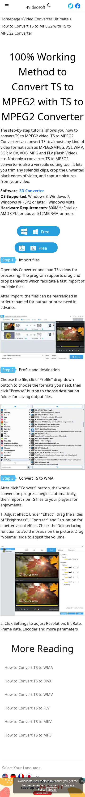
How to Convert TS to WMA (28, 667)
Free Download (41, 232)
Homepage (10, 19)
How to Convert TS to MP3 (27, 735)
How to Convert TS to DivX (27, 681)
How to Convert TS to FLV (27, 708)
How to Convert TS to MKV (28, 721)
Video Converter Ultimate (46, 19)
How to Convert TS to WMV (28, 694)
